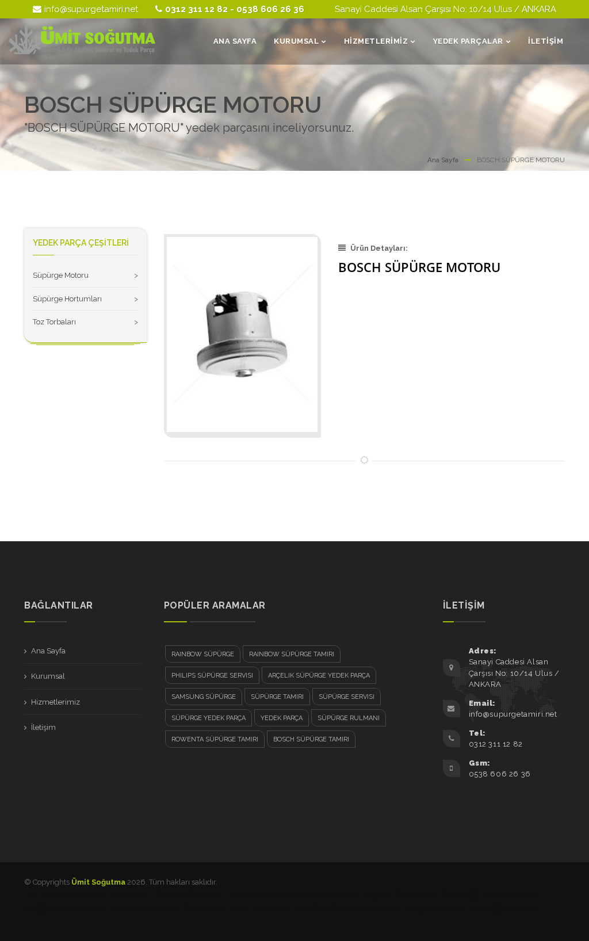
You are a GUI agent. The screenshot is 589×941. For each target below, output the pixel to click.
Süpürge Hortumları (67, 298)
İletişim (43, 727)
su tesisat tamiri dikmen (88, 894)
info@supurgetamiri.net (91, 9)
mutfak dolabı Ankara (346, 908)
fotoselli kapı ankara (235, 908)
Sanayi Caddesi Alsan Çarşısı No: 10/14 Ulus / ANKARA (445, 9)
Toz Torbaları (54, 322)
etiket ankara (144, 908)
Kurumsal (48, 676)
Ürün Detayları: (379, 248)
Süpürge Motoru (61, 275)
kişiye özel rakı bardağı (421, 894)
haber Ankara (189, 894)
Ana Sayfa (442, 160)
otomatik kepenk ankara (294, 894)
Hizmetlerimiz (55, 702)
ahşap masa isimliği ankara (472, 908)
